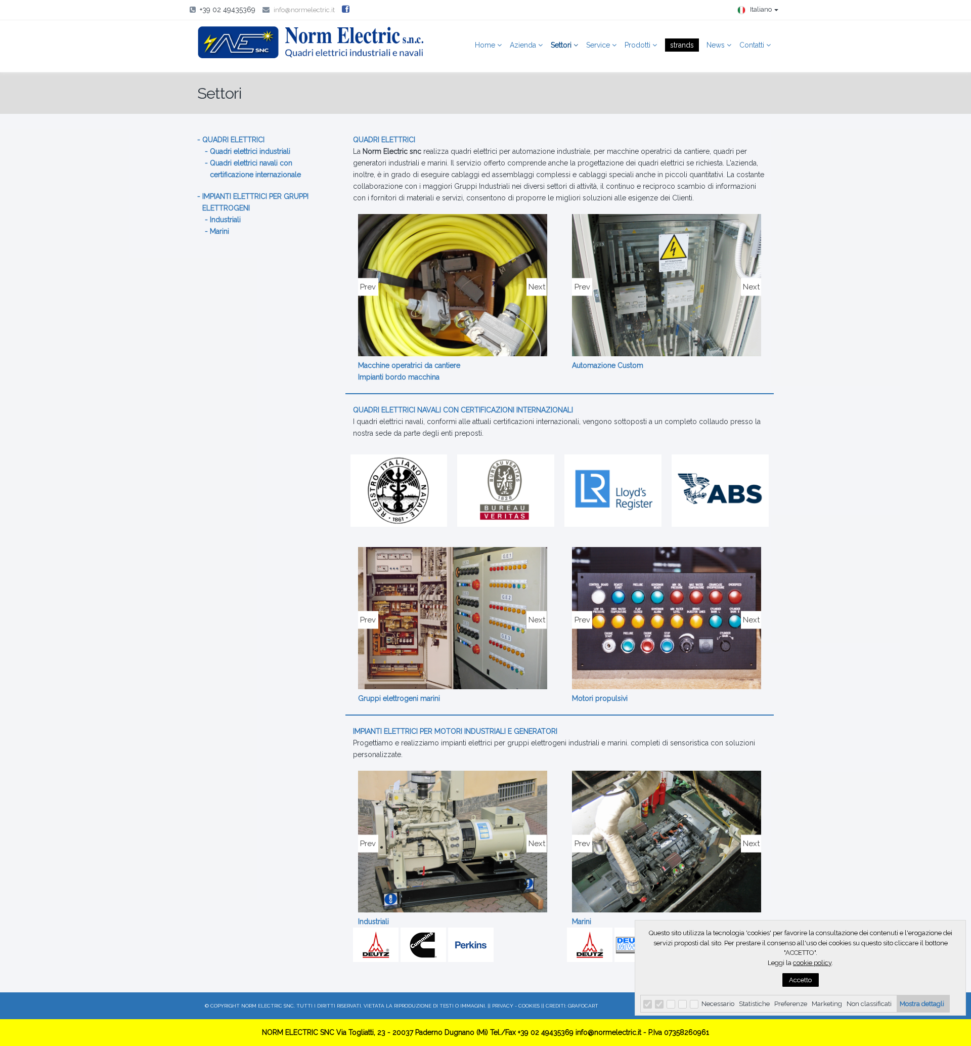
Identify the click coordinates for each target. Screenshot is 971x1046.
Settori (562, 45)
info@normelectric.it (304, 10)
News (717, 45)
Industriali (225, 220)
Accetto (800, 980)
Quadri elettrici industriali (250, 151)
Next (536, 287)
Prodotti (638, 45)
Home (486, 45)
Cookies (529, 1006)
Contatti (752, 45)
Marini (219, 231)
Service (599, 45)
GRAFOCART (583, 1006)
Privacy (502, 1006)
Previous (368, 287)
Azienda (524, 45)
